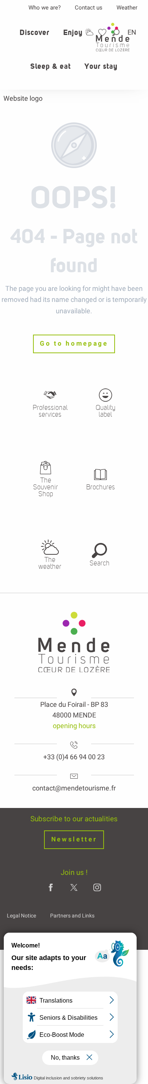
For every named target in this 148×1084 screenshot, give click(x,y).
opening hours (74, 726)
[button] (35, 36)
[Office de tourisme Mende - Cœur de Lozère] (113, 37)
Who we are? (44, 7)
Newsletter (74, 839)
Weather (127, 7)
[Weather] (89, 32)
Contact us (88, 7)
